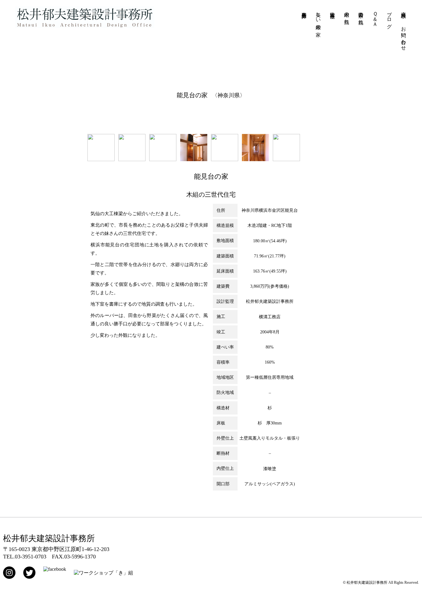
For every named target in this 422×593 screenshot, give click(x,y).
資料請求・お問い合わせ (403, 28)
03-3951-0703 (30, 556)
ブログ (389, 17)
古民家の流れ (361, 15)
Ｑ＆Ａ (375, 16)
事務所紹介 (304, 9)
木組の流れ (346, 15)
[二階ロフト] (193, 159)
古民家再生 (332, 9)
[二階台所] (224, 159)
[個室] (162, 159)
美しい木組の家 (318, 18)
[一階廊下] (255, 159)
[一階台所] (132, 159)
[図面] (101, 159)
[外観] (286, 159)
